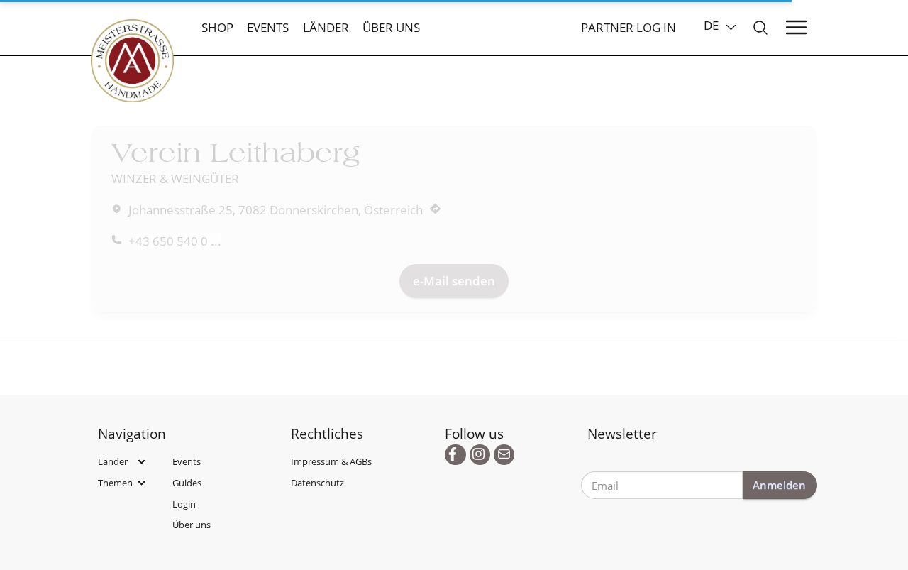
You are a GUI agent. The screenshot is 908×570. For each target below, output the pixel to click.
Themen (115, 482)
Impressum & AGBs (331, 461)
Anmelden (779, 485)
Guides (186, 482)
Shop (217, 27)
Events (268, 27)
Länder (326, 27)
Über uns (391, 27)
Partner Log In (628, 27)
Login (184, 504)
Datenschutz (317, 482)
